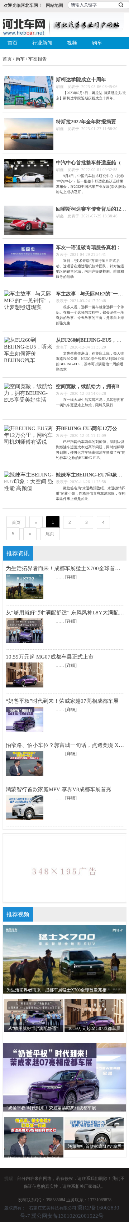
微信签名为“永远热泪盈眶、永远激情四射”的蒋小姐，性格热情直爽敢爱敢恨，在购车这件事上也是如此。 (90, 493)
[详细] (71, 576)
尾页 (50, 533)
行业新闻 (42, 43)
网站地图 (54, 5)
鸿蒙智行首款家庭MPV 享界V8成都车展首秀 (58, 789)
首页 (13, 43)
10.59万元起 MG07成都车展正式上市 (50, 657)
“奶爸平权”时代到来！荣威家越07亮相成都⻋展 (62, 701)
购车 (97, 43)
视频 (72, 43)
